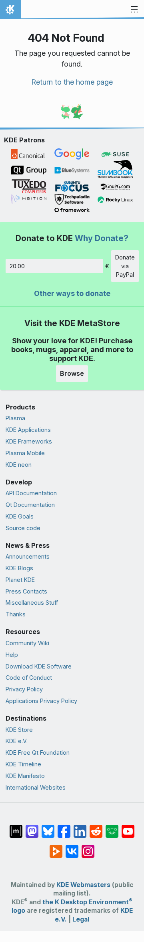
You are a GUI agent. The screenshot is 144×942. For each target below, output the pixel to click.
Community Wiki (27, 643)
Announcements (28, 556)
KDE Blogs (19, 568)
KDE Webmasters (83, 885)
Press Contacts (26, 591)
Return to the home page (72, 82)
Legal (80, 919)
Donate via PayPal (125, 266)
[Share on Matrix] (16, 827)
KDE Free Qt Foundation (38, 752)
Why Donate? (101, 238)
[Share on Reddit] (96, 827)
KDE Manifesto (25, 775)
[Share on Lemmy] (112, 827)
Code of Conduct (29, 677)
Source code (23, 528)
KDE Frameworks (29, 441)
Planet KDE (20, 579)
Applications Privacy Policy (41, 700)
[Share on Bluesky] (48, 827)
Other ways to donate (72, 293)
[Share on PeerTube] (56, 847)
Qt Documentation (30, 504)
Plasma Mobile (25, 453)
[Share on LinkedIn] (80, 827)
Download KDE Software (39, 666)
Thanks (16, 614)
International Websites (36, 787)
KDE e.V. (17, 740)
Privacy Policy (24, 689)
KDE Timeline (23, 764)
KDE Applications (28, 429)
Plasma (15, 418)
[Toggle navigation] (134, 9)
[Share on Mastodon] (32, 827)
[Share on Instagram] (88, 847)
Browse (72, 373)
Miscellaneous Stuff (32, 602)
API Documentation (31, 493)
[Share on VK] (72, 847)
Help (12, 654)
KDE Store (19, 729)
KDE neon (19, 464)
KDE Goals (20, 516)
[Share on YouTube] (128, 827)
